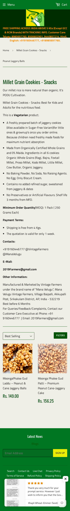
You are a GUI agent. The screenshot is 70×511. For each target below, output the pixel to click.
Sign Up (60, 453)
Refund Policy (34, 476)
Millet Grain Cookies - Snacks (31, 50)
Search (10, 471)
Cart (64, 4)
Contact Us (23, 471)
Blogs (35, 443)
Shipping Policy (53, 476)
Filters (60, 335)
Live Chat (37, 471)
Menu (11, 4)
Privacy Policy (53, 471)
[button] (65, 479)
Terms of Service (15, 476)
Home (6, 50)
